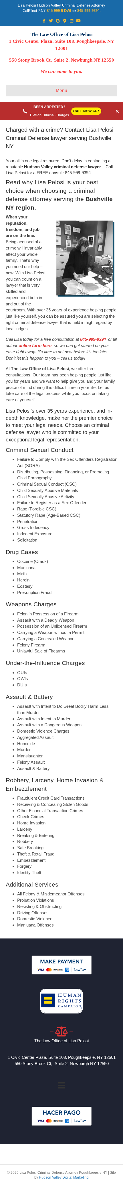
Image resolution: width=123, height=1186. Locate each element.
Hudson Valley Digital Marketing (64, 1177)
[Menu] (61, 1085)
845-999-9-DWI (59, 11)
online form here (34, 345)
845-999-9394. (89, 11)
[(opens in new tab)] (61, 964)
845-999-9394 (93, 339)
